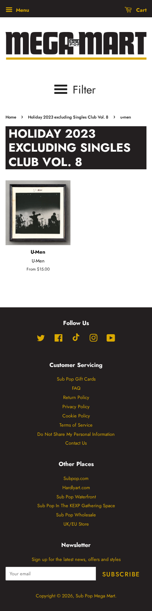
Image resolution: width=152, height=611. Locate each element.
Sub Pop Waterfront (76, 496)
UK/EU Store (76, 523)
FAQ (76, 388)
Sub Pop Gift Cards (76, 378)
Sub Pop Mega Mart (95, 595)
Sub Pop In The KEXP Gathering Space (76, 505)
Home (11, 117)
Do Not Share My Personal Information (76, 434)
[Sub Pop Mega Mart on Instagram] (93, 339)
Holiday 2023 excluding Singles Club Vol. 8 (68, 117)
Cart (140, 10)
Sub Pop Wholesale (76, 514)
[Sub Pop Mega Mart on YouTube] (111, 339)
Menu (21, 10)
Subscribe (121, 574)
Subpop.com (76, 478)
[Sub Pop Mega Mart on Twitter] (41, 339)
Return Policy (76, 397)
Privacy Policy (76, 406)
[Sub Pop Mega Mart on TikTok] (76, 339)
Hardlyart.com (76, 487)
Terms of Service (76, 424)
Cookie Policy (76, 415)
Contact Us (76, 442)
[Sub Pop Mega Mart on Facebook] (58, 339)
